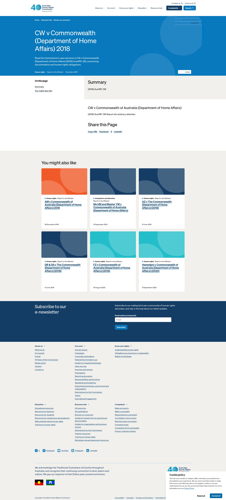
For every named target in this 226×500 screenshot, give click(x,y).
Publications (80, 372)
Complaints (173, 8)
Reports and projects (83, 376)
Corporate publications (84, 356)
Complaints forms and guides (127, 428)
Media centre (40, 363)
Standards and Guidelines (85, 382)
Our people (39, 353)
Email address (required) (125, 315)
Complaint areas (122, 424)
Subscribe (121, 327)
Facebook (104, 131)
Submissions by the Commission (88, 392)
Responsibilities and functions (87, 379)
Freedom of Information (144, 498)
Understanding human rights (127, 349)
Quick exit (189, 3)
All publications (81, 411)
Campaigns (79, 353)
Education (142, 8)
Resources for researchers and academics (52, 418)
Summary (39, 86)
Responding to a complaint (126, 414)
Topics (77, 395)
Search (188, 8)
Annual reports (81, 349)
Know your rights (126, 8)
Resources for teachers (44, 411)
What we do (39, 349)
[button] (184, 72)
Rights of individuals (123, 356)
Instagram (79, 450)
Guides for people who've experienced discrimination (91, 419)
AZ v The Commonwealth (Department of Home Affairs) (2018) (157, 204)
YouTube (65, 450)
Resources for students (44, 414)
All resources (80, 408)
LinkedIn (118, 131)
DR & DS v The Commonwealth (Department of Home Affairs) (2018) (63, 267)
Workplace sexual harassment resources (92, 440)
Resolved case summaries (126, 421)
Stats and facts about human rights (49, 421)
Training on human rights (45, 424)
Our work (111, 8)
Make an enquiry (122, 408)
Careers (38, 366)
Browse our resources (84, 414)
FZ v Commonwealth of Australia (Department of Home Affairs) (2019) (111, 267)
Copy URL (92, 131)
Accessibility (119, 498)
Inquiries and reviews (84, 369)
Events (38, 356)
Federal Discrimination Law (86, 359)
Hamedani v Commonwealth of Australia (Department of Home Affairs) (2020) (160, 267)
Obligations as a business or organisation (132, 353)
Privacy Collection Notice (125, 431)
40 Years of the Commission (46, 359)
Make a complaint (122, 411)
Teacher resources (82, 433)
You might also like (43, 90)
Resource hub (156, 8)
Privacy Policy (189, 488)
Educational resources (44, 408)
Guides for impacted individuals (88, 363)
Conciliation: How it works (125, 418)
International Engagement (85, 398)
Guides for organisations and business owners (91, 425)
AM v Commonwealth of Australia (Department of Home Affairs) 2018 (63, 204)
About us (99, 8)
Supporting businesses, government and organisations (92, 387)
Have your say (81, 366)
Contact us (176, 3)
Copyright (130, 498)
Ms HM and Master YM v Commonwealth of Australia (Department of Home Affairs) (110, 207)
